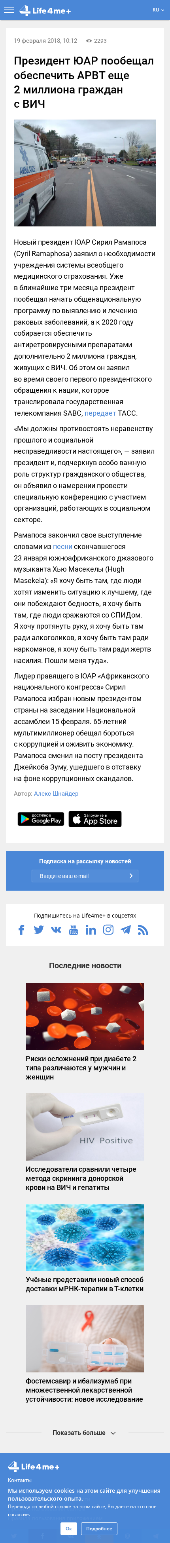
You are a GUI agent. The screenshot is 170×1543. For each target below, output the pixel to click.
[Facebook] (21, 931)
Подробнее (99, 1528)
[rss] (143, 931)
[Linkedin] (91, 931)
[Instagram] (108, 931)
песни (62, 546)
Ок (69, 1528)
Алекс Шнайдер (56, 793)
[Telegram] (126, 931)
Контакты (20, 1480)
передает (100, 413)
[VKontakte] (56, 931)
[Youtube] (73, 931)
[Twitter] (39, 931)
